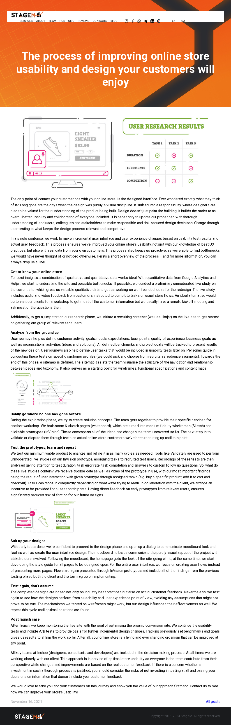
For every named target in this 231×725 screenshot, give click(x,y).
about (40, 21)
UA (183, 21)
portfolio (67, 21)
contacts (100, 21)
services (26, 21)
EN (174, 21)
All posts (213, 702)
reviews (84, 21)
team (52, 21)
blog (114, 21)
